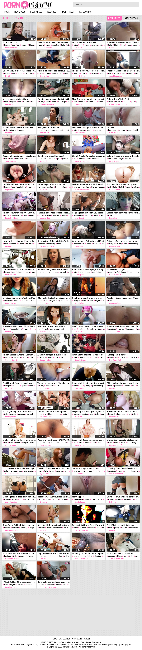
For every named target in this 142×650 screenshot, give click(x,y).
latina (123, 73)
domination (78, 215)
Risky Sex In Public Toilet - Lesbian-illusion (19, 525)
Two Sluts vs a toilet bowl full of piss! (88, 355)
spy (75, 329)
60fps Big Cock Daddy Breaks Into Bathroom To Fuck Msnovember (123, 468)
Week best (52, 12)
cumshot (111, 556)
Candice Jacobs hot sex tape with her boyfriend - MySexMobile (54, 411)
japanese (77, 244)
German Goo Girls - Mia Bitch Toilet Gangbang (54, 241)
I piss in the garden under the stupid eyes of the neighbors (19, 468)
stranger (111, 244)
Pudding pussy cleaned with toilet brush (54, 99)
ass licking (21, 187)
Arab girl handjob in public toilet (51, 355)
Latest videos (131, 18)
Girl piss (110, 127)
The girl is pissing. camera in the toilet (88, 71)
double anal (68, 528)
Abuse (87, 639)
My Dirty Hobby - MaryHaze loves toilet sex (19, 411)
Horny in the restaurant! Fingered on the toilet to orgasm (19, 241)
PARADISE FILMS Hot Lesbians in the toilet (19, 582)
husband (7, 556)
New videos (20, 12)
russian (89, 130)
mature (21, 130)
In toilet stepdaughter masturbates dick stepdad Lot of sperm (88, 127)
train (40, 301)
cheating (97, 556)
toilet (63, 45)
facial (65, 414)
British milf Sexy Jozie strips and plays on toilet (88, 440)
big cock (42, 159)
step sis (70, 45)
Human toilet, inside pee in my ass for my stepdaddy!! (88, 383)
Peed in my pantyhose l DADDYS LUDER (54, 440)
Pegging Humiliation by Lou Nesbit (87, 213)
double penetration (54, 528)
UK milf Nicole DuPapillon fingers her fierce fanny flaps (88, 156)
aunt (80, 329)
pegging (103, 215)
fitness (119, 499)
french (90, 301)
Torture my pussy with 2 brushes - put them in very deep (54, 383)
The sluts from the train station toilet (53, 468)
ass (13, 45)
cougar (25, 443)
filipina (117, 45)
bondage (62, 102)
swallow (83, 528)
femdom (32, 215)
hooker (42, 585)
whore (25, 357)
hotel (41, 215)
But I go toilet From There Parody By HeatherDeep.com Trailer (88, 525)
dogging (54, 130)
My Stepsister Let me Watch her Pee (19, 298)
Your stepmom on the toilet (84, 42)
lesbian (48, 215)
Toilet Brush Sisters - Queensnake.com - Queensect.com (54, 42)
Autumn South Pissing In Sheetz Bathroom (123, 326)
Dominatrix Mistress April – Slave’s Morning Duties (19, 269)
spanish (82, 102)
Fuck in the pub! (10, 42)
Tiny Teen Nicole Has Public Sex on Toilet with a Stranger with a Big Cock (54, 553)
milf (81, 45)
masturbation (97, 499)
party (138, 102)
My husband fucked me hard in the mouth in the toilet (19, 553)
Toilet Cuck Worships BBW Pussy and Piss (19, 213)
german (65, 159)
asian (89, 244)
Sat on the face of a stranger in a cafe (123, 241)
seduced (50, 585)
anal (134, 159)
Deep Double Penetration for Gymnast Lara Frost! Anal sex (54, 525)
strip (99, 443)
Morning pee (78, 497)
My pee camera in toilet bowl (15, 99)
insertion (55, 45)
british (81, 159)
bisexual (121, 329)
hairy (125, 556)
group (67, 471)
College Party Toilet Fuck (118, 99)
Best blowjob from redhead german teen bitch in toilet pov (19, 383)
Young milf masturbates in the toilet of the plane (19, 156)
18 (88, 73)
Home (7, 12)
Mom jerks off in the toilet (48, 127)
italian (6, 471)
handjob (42, 357)
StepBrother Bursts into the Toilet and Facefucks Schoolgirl (123, 411)
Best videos (36, 12)
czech (110, 102)
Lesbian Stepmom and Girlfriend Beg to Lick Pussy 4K (88, 184)
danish (7, 499)
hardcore (49, 386)
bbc (123, 45)
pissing (20, 73)
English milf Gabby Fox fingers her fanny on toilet (19, 440)
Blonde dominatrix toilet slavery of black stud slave (123, 440)
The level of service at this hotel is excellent (54, 213)
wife (75, 102)
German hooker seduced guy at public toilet (54, 582)
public (136, 130)
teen (49, 159)
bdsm (41, 45)
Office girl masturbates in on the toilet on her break (123, 383)
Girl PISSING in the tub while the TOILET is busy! (19, 71)
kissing (101, 102)
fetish (70, 187)
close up (136, 45)
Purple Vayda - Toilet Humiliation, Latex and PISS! (54, 184)
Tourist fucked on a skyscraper (121, 553)
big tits (116, 73)
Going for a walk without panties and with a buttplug (123, 497)
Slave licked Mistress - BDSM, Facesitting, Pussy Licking (19, 326)
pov (133, 102)
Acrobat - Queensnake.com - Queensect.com (123, 298)
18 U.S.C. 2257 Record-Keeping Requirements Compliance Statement (71, 642)
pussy (48, 45)
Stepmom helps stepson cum (85, 468)
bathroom (29, 73)
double (123, 272)
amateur (94, 45)
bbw (25, 215)
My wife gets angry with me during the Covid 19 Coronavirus (88, 99)
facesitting (133, 244)
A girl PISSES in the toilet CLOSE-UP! (123, 42)
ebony (41, 499)
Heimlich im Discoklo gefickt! (50, 156)
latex (64, 187)
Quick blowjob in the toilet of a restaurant (88, 298)
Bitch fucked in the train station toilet (53, 298)
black (31, 45)
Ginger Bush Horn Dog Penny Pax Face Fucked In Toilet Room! (123, 213)
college (127, 102)
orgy (121, 159)
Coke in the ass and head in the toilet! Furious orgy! (123, 156)
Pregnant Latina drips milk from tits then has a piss (123, 71)
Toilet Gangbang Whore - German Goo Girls (19, 355)
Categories (85, 12)
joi (101, 45)
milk (110, 73)
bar (18, 45)
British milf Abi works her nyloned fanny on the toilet (123, 184)
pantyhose (136, 187)
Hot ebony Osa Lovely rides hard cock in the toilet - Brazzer (54, 497)
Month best (68, 12)
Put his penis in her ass (117, 355)
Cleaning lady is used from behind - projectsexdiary (19, 497)
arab (62, 357)
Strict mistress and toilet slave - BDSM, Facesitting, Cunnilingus (54, 71)
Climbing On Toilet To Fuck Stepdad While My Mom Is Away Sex (88, 553)
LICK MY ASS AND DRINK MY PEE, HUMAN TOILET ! (19, 184)
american (77, 187)
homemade (104, 73)
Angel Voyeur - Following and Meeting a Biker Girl (88, 241)
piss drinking (85, 357)
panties (111, 499)
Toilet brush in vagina (116, 269)
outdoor (59, 556)
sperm (82, 130)
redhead (16, 386)
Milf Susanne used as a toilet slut (52, 326)
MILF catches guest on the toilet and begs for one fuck (54, 269)
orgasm (13, 244)
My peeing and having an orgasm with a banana (88, 411)
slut (46, 329)
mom (129, 45)
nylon (139, 386)
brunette (127, 386)
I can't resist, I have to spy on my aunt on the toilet (88, 326)
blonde (24, 45)
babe (105, 130)
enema (82, 272)
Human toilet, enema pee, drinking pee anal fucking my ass (88, 269)
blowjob (96, 244)
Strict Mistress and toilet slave (120, 525)
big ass (7, 45)
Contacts (77, 639)
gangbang (51, 244)
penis (110, 357)
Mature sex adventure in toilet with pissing (19, 127)
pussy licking (57, 73)
